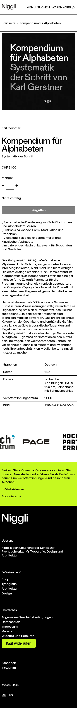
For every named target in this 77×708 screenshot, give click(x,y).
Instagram (9, 667)
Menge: (7, 178)
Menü (31, 7)
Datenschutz (11, 622)
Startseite (8, 23)
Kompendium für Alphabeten (40, 23)
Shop (5, 579)
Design (7, 593)
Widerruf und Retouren (18, 636)
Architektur (10, 588)
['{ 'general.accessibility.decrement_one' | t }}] (3, 185)
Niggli (14, 684)
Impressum (10, 626)
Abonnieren (10, 496)
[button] (43, 7)
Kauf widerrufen (18, 643)
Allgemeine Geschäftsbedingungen (27, 617)
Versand (7, 631)
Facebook (9, 663)
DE (4, 695)
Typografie (9, 584)
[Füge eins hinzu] (17, 185)
